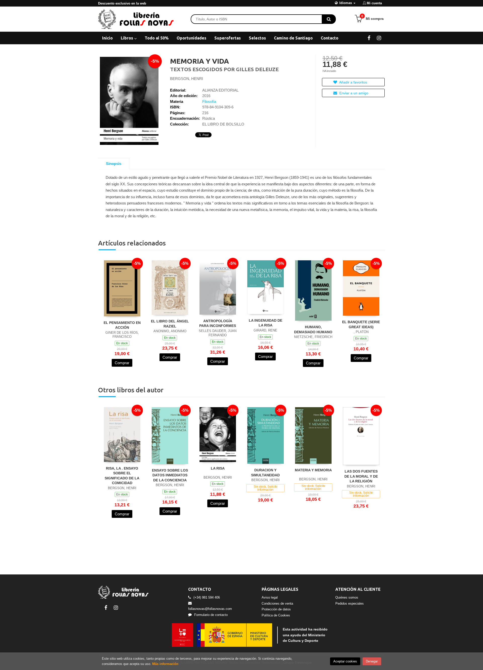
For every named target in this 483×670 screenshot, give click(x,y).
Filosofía (209, 101)
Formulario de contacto (211, 615)
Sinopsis (113, 163)
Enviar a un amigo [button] (353, 93)
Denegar (372, 661)
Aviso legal (270, 597)
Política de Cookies (276, 615)
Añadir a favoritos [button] (352, 82)
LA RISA (218, 468)
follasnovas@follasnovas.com (210, 609)
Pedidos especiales (349, 603)
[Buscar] (329, 19)
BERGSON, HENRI (186, 78)
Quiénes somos (346, 597)
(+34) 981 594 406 (206, 597)
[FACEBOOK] (369, 38)
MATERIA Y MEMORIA (313, 470)
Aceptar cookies (345, 661)
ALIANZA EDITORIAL (220, 90)
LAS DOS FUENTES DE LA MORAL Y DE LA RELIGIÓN (361, 476)
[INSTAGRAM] (379, 38)
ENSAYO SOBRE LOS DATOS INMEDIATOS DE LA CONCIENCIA (170, 475)
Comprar (122, 363)
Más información (165, 664)
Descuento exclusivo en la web (122, 3)
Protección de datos (276, 609)
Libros (127, 38)
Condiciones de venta (277, 603)
